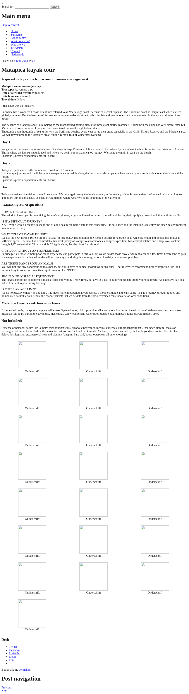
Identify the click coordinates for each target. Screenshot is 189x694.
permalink (24, 669)
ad (33, 60)
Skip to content (10, 25)
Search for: (7, 6)
